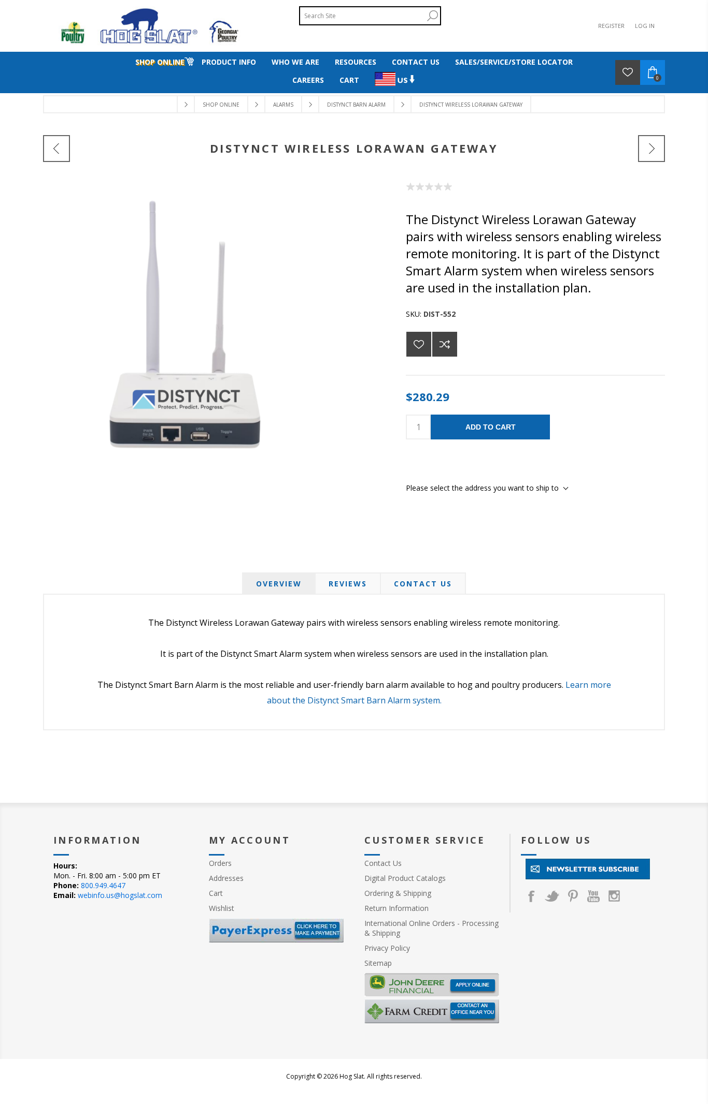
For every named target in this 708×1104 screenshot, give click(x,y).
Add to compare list (444, 344)
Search (432, 15)
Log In (645, 26)
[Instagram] (614, 896)
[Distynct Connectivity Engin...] (651, 148)
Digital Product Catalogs (405, 878)
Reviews (348, 583)
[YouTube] (593, 896)
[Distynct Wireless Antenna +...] (56, 148)
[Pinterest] (572, 896)
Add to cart (490, 427)
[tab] (279, 583)
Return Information (396, 908)
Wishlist (221, 908)
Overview (279, 583)
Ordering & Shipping (397, 893)
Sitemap (378, 963)
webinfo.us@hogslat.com (120, 895)
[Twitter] (552, 896)
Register (611, 26)
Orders (220, 863)
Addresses (226, 878)
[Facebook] (531, 896)
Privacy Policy (387, 948)
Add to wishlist (418, 344)
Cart (216, 893)
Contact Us (423, 583)
